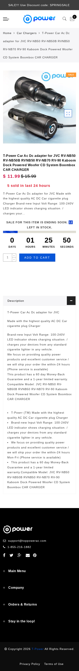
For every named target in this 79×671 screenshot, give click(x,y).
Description (15, 300)
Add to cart (37, 257)
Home (7, 33)
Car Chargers (27, 33)
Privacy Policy (30, 664)
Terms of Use (54, 664)
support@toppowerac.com (27, 540)
